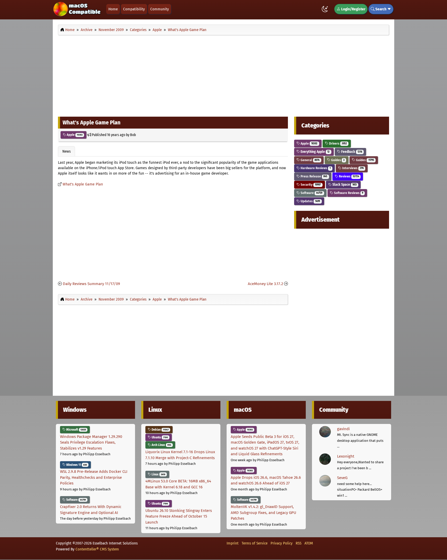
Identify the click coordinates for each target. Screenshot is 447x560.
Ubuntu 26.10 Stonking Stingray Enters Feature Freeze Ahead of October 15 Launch (178, 516)
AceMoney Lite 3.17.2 (265, 283)
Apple (74, 135)
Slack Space (344, 184)
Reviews (348, 176)
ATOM (308, 543)
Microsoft (75, 429)
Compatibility (134, 9)
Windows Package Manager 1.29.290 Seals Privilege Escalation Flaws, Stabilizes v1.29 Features (91, 442)
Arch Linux (161, 445)
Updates (310, 201)
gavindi (343, 429)
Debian (160, 429)
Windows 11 (76, 465)
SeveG (342, 477)
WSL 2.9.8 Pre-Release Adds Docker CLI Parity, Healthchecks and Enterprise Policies (93, 477)
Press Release (313, 176)
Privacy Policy (282, 543)
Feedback (351, 152)
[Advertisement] (223, 74)
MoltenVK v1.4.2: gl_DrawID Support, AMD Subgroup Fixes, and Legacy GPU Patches (263, 512)
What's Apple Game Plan (83, 184)
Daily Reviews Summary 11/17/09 (91, 283)
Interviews (352, 168)
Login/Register (352, 9)
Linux (158, 474)
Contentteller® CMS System (97, 549)
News (66, 151)
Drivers (337, 143)
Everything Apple (315, 152)
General (309, 160)
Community (159, 9)
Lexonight (345, 456)
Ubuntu (159, 437)
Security (310, 184)
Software (311, 193)
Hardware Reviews (315, 168)
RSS (298, 543)
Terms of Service (254, 543)
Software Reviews (348, 193)
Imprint (233, 543)
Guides (337, 160)
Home (113, 9)
